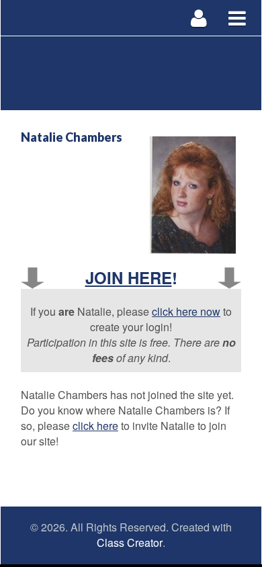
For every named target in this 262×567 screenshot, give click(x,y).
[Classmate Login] (199, 18)
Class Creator (130, 542)
